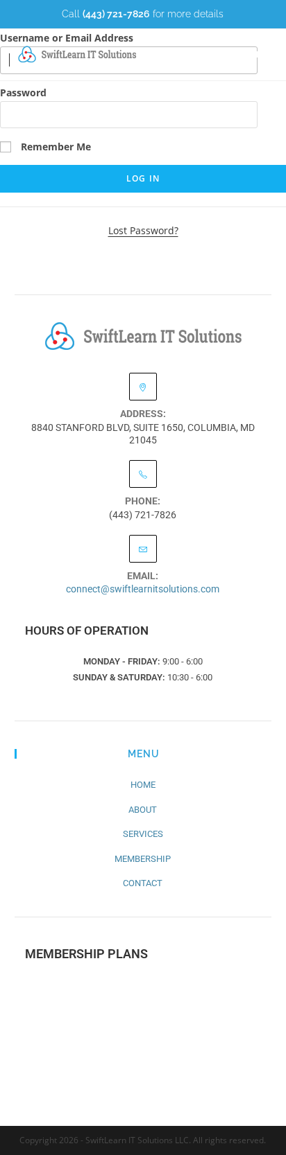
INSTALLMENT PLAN (143, 1029)
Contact (142, 883)
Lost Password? (143, 230)
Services (143, 834)
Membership (143, 859)
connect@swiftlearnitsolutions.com (142, 588)
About (142, 809)
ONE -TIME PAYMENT (143, 989)
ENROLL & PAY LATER (143, 1070)
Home (143, 784)
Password (23, 92)
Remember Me (54, 146)
